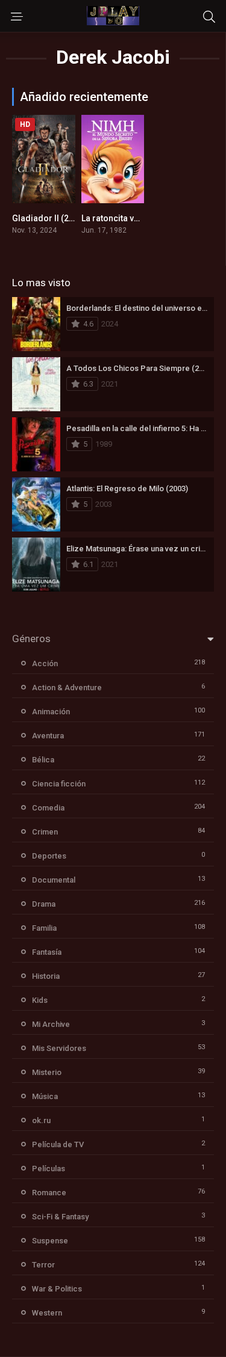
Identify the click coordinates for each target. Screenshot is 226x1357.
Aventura (48, 735)
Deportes (49, 855)
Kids (40, 1000)
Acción (45, 663)
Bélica (43, 759)
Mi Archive (51, 1024)
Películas (48, 1168)
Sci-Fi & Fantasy (60, 1216)
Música (45, 1096)
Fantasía (46, 952)
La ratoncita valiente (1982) (134, 218)
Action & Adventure (67, 687)
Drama (43, 903)
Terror (43, 1264)
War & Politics (57, 1288)
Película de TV (58, 1144)
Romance (49, 1192)
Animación (51, 711)
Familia (44, 928)
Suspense (50, 1240)
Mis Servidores (59, 1048)
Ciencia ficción (59, 783)
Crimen (45, 831)
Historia (46, 976)
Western (47, 1312)
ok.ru (41, 1120)
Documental (53, 879)
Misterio (46, 1072)
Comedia (48, 807)
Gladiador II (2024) (49, 218)
